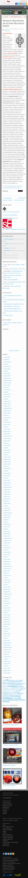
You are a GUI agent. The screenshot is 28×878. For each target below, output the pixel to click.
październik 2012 (8, 594)
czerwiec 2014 (7, 547)
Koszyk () (24, 1)
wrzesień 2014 (7, 540)
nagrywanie (21, 689)
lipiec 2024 (6, 415)
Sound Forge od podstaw (9, 785)
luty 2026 (6, 371)
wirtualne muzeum (8, 57)
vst (19, 698)
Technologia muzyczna (8, 826)
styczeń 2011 (7, 640)
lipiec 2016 (6, 501)
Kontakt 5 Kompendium (8, 866)
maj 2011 (6, 631)
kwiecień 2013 (7, 580)
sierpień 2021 (7, 492)
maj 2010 (6, 659)
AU (4, 257)
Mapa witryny (6, 845)
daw (16, 683)
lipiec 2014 (6, 545)
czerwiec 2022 (7, 468)
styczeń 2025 (7, 401)
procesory (11, 692)
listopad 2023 (7, 434)
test (12, 697)
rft (20, 187)
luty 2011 (6, 638)
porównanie (18, 690)
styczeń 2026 (7, 373)
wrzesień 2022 (7, 461)
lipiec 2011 (6, 626)
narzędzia (5, 690)
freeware (12, 686)
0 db (4, 680)
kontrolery (9, 688)
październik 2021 (8, 487)
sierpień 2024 (7, 413)
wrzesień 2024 (7, 410)
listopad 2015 (7, 510)
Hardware (6, 248)
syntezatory (7, 697)
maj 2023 (6, 447)
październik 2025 (8, 380)
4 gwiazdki (15, 680)
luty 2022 (6, 478)
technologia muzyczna (15, 16)
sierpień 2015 (7, 517)
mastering (22, 688)
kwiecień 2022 (7, 473)
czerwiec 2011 (7, 629)
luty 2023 (6, 454)
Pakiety (4, 831)
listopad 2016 (7, 499)
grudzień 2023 (7, 431)
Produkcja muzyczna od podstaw (11, 860)
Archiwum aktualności (8, 837)
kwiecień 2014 (7, 552)
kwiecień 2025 (7, 394)
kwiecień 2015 (7, 524)
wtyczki (18, 699)
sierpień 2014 (7, 543)
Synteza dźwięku (7, 802)
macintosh (15, 688)
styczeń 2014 (7, 559)
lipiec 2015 (6, 519)
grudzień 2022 (7, 459)
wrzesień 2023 (7, 438)
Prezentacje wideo (8, 239)
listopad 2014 (7, 536)
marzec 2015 (7, 526)
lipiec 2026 (6, 359)
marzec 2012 (7, 610)
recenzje (20, 693)
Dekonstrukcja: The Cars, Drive (17, 269)
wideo (5, 700)
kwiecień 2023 (7, 450)
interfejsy (5, 688)
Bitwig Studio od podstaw (9, 765)
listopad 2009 (7, 673)
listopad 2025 (7, 378)
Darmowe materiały (7, 829)
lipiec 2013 (6, 573)
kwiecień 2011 (7, 633)
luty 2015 (6, 529)
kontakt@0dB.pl (7, 798)
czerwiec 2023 (7, 445)
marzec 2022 (7, 475)
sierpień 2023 (7, 441)
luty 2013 (6, 584)
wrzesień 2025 (7, 382)
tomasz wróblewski (12, 697)
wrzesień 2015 (7, 515)
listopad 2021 (7, 485)
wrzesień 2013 (7, 568)
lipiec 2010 (6, 654)
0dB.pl (6, 16)
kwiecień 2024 (7, 422)
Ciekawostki (7, 250)
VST (5, 255)
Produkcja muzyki (7, 805)
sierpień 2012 (7, 598)
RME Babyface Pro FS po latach (11, 306)
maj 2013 (6, 577)
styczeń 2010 (7, 668)
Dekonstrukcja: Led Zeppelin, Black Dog (13, 304)
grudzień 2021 (7, 482)
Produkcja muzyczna (8, 804)
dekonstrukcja (21, 683)
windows (10, 700)
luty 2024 (6, 427)
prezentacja (5, 692)
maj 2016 (6, 505)
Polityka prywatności (8, 839)
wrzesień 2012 (7, 596)
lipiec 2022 (6, 466)
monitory (13, 689)
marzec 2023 (7, 452)
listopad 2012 (7, 591)
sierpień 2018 (7, 494)
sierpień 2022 (7, 464)
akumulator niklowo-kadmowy (11, 89)
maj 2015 (6, 522)
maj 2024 (6, 420)
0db (7, 680)
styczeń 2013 (7, 587)
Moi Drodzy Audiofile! (12, 279)
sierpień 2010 (7, 652)
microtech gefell (6, 187)
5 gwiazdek (20, 680)
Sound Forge (6, 809)
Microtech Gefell (12, 53)
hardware (21, 686)
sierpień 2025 (7, 385)
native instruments (11, 690)
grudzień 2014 (7, 533)
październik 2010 (8, 647)
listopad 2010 (7, 645)
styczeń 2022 (7, 480)
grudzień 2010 (7, 642)
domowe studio (6, 684)
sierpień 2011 (7, 624)
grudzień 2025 (7, 375)
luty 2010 (6, 666)
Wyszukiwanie (6, 844)
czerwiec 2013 (7, 575)
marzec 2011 (7, 636)
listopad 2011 (7, 619)
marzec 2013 (7, 582)
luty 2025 (6, 399)
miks (4, 689)
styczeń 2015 (7, 531)
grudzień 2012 (7, 589)
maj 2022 (6, 471)
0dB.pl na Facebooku (14, 350)
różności (5, 695)
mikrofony (12, 187)
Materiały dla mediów (8, 836)
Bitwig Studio (6, 807)
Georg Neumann (7, 33)
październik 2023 (8, 436)
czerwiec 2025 (7, 389)
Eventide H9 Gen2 (8, 315)
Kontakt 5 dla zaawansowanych (10, 724)
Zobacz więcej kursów (8, 869)
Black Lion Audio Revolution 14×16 (12, 308)
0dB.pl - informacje (7, 834)
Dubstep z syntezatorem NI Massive (11, 863)
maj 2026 (6, 364)
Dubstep (5, 810)
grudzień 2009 (7, 670)
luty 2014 (6, 557)
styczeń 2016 (7, 508)
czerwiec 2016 (7, 503)
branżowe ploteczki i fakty (11, 186)
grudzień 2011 (7, 617)
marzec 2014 (7, 554)
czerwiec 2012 (7, 603)
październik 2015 (8, 512)
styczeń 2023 (7, 457)
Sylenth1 (5, 813)
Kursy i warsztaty (7, 828)
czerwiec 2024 (7, 417)
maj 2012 (6, 605)
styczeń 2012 (7, 615)
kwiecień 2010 (7, 661)
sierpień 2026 (7, 357)
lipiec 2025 (6, 387)
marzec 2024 (7, 424)
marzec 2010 (7, 663)
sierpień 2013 (7, 570)
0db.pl (10, 680)
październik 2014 (8, 538)
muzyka (17, 689)
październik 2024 (8, 408)
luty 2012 (6, 612)
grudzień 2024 (7, 403)
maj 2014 (6, 550)
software (12, 695)
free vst (5, 686)
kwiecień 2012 (7, 608)
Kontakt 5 (5, 812)
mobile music (8, 689)
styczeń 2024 (7, 429)
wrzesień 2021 (7, 489)
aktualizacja (5, 682)
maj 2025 (6, 392)
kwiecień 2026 (7, 366)
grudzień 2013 (7, 561)
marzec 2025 (7, 396)
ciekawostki (19, 186)
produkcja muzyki (13, 693)
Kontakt (4, 833)
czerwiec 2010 (7, 656)
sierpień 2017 (7, 496)
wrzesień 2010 (7, 649)
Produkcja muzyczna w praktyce (11, 745)
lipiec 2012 (6, 601)
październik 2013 (8, 566)
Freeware (6, 243)
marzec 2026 (7, 369)
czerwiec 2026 (7, 362)
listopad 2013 (7, 564)
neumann (17, 187)
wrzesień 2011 (7, 622)
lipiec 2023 (6, 443)
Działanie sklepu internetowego (10, 842)
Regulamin (5, 840)
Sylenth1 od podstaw (8, 865)
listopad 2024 (7, 406)
